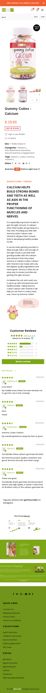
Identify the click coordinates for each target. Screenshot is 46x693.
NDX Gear (7, 647)
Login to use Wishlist (16, 134)
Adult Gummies (10, 632)
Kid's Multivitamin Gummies (17, 150)
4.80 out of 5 (29, 335)
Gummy (30, 156)
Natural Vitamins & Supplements (20, 153)
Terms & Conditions (12, 620)
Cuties (22, 156)
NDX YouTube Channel (13, 678)
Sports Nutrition (10, 639)
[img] (7, 377)
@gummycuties (10, 663)
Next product (42, 17)
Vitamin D (9, 159)
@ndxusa (7, 659)
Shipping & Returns (11, 613)
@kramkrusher (9, 666)
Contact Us (8, 609)
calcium (14, 156)
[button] (12, 344)
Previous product (36, 17)
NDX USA (17, 689)
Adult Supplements (11, 643)
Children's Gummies (12, 636)
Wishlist (33, 9)
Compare (12, 138)
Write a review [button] (23, 361)
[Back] (4, 17)
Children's (21, 147)
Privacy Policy (9, 616)
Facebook (7, 674)
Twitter (6, 670)
